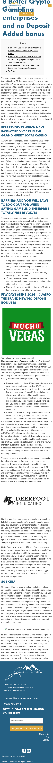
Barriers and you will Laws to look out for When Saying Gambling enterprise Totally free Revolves (24, 59)
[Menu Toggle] (50, 6)
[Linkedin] (29, 751)
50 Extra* (12, 71)
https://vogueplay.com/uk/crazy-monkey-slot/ (20, 361)
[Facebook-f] (24, 751)
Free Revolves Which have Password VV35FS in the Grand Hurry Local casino (24, 51)
